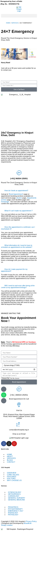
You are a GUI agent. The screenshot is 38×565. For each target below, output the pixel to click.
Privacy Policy (31, 521)
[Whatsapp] (3, 395)
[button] (19, 16)
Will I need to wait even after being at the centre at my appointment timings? (18, 286)
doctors (19, 198)
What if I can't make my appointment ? (18, 211)
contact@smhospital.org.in (19, 430)
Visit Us (19, 410)
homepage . (5, 202)
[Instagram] (9, 443)
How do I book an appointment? (16, 190)
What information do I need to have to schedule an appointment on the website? (16, 246)
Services (14, 23)
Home (8, 23)
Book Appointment (16, 194)
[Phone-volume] (3, 389)
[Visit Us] (19, 404)
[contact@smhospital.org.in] (19, 424)
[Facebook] (3, 443)
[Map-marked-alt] (3, 400)
